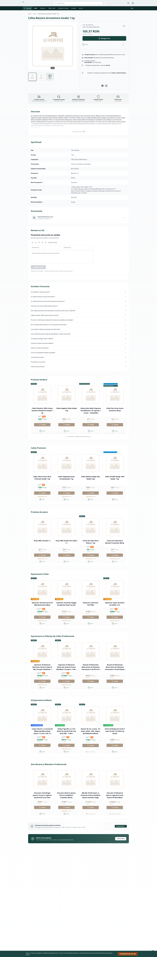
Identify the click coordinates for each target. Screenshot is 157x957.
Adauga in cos (105, 38)
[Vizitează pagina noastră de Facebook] (102, 85)
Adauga (43, 424)
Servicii (81, 8)
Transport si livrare (63, 8)
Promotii (73, 8)
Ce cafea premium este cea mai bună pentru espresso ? (48, 301)
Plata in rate (51, 8)
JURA (35, 8)
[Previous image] (30, 46)
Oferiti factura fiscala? (37, 366)
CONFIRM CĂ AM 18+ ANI (128, 954)
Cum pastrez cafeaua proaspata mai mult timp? (45, 329)
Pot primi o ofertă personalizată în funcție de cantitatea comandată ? (52, 320)
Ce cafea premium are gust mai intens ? (43, 297)
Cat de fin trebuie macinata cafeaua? (42, 343)
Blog (132, 8)
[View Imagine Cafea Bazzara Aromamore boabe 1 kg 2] (41, 77)
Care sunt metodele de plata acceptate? (43, 353)
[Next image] (74, 46)
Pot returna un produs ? (38, 362)
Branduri (42, 8)
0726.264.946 (92, 62)
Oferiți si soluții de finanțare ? (40, 348)
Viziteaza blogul (120, 826)
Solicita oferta (121, 838)
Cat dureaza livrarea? (37, 357)
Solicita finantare (121, 73)
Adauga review (38, 267)
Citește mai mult (78, 132)
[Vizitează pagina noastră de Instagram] (106, 85)
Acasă (29, 13)
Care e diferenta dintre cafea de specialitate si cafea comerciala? (50, 334)
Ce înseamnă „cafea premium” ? (40, 292)
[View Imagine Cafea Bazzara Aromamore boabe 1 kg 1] (32, 77)
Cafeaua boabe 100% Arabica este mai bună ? (45, 315)
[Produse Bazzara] (123, 44)
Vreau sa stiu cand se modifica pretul (91, 27)
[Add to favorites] (124, 26)
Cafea (34, 13)
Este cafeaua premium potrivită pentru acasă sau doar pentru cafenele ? (53, 311)
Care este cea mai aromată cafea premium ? (44, 306)
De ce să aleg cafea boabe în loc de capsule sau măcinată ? (49, 325)
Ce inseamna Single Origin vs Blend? (42, 339)
